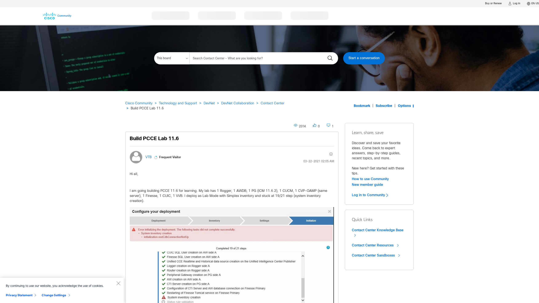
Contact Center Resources (373, 245)
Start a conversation (364, 58)
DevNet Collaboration (237, 103)
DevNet (209, 103)
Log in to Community (369, 195)
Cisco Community (138, 103)
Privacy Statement (19, 295)
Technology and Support (178, 103)
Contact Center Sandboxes (374, 255)
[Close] (118, 283)
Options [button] (404, 106)
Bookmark (362, 106)
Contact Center (272, 103)
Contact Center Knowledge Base (377, 230)
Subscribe (384, 106)
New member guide (367, 184)
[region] (62, 290)
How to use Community (370, 179)
